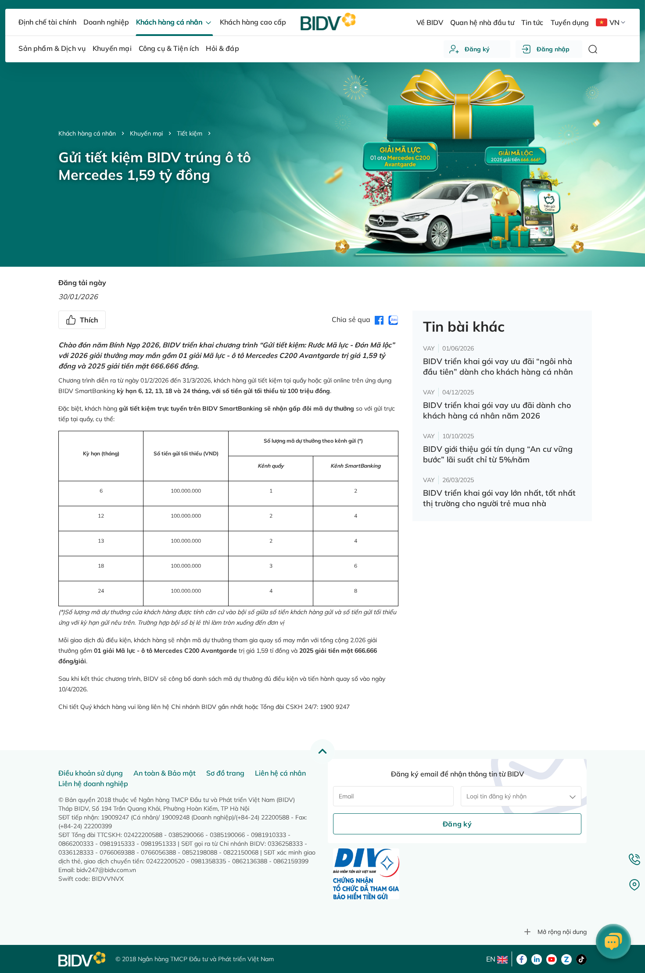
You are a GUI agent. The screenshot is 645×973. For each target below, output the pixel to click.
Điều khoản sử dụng (90, 773)
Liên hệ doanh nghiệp (93, 783)
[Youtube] (551, 958)
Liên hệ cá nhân (280, 773)
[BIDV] (82, 959)
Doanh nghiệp (106, 22)
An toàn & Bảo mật (164, 773)
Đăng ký (477, 49)
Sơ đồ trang (225, 773)
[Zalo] (566, 958)
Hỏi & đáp (222, 48)
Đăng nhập (553, 49)
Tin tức (532, 22)
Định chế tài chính (47, 22)
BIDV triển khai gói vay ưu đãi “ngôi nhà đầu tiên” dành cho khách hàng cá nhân (498, 366)
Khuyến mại (146, 133)
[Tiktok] (581, 958)
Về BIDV (429, 22)
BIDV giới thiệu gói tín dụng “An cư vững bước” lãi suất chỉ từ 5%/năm (498, 454)
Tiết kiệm (189, 133)
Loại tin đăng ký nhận (496, 796)
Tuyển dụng (570, 22)
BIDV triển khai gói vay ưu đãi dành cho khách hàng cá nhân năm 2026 (497, 410)
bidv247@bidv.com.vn (106, 870)
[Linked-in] (536, 958)
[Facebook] (521, 958)
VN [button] (614, 22)
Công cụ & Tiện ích (169, 48)
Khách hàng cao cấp (253, 22)
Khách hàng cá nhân (87, 133)
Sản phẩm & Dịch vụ (52, 48)
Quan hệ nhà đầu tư (482, 22)
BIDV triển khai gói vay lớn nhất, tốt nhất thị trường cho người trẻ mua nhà (499, 498)
